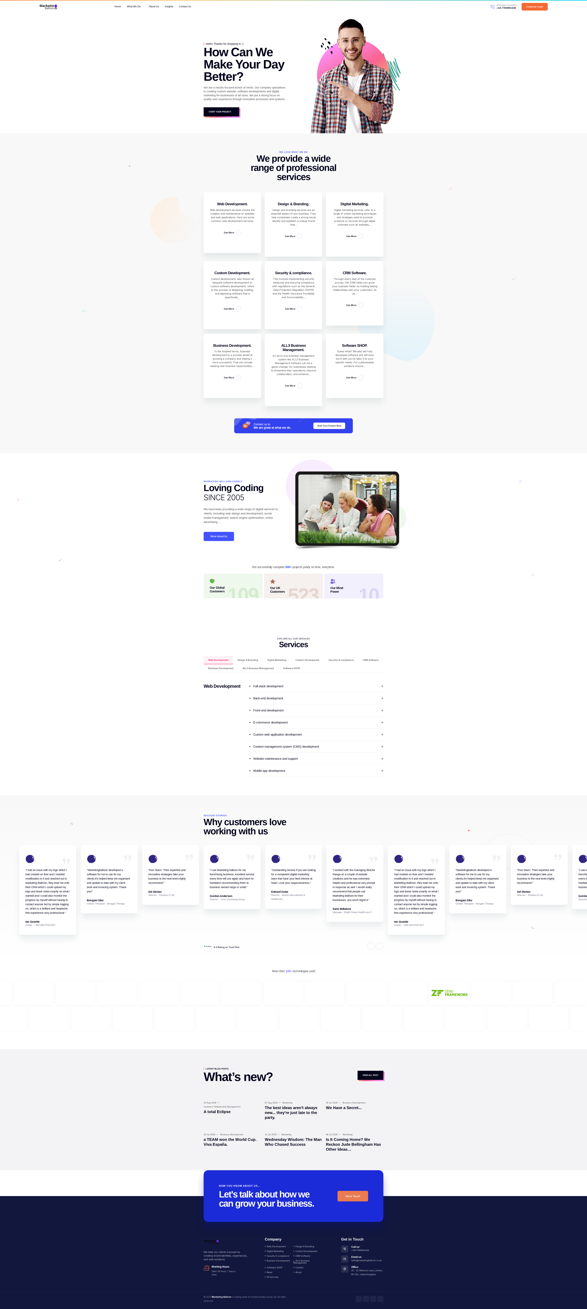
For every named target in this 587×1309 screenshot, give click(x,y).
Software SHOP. (354, 345)
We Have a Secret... (344, 1107)
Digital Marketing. (355, 204)
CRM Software (302, 1256)
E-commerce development (270, 722)
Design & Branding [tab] (248, 660)
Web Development (276, 1246)
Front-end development (268, 710)
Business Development (278, 1260)
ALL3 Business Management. (293, 347)
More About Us (218, 536)
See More (229, 232)
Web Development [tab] (218, 660)
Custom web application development (277, 734)
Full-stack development (268, 686)
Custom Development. (232, 273)
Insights (169, 6)
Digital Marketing (275, 1251)
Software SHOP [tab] (291, 668)
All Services (273, 1277)
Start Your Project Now (329, 425)
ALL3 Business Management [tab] (258, 668)
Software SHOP (274, 1267)
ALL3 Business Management (302, 1261)
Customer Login (534, 6)
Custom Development (306, 1251)
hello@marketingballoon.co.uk (366, 1260)
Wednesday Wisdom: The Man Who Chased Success (293, 1142)
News (269, 1272)
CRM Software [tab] (370, 660)
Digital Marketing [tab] (276, 660)
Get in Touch (352, 1196)
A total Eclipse (217, 1111)
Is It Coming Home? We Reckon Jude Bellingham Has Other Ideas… (353, 1144)
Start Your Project (220, 112)
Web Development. (232, 204)
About (298, 1272)
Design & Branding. (293, 204)
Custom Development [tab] (307, 660)
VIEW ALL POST (370, 1075)
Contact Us (185, 6)
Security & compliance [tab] (341, 660)
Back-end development (268, 698)
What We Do (134, 6)
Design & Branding (304, 1246)
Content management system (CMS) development (286, 746)
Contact (299, 1267)
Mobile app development (269, 770)
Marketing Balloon (221, 1297)
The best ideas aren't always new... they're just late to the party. (291, 1112)
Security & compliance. (293, 273)
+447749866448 (360, 1250)
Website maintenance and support (275, 758)
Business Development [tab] (220, 668)
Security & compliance (278, 1256)
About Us (154, 6)
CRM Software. (355, 273)
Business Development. (232, 345)
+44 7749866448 (506, 7)
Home (117, 6)
